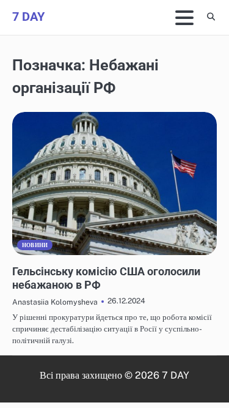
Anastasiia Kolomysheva (55, 301)
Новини (35, 245)
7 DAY (28, 16)
